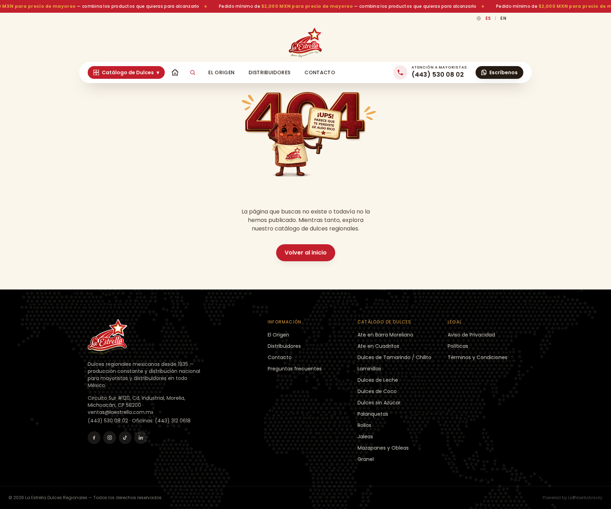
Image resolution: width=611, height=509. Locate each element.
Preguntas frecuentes (295, 368)
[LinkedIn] (140, 437)
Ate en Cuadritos (378, 346)
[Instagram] (109, 437)
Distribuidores (269, 72)
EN (503, 18)
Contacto (319, 72)
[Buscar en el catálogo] (192, 72)
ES (488, 18)
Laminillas (369, 368)
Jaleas (365, 436)
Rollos (364, 425)
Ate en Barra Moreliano (385, 334)
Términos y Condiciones (477, 357)
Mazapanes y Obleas (383, 447)
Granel (365, 459)
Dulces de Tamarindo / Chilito (394, 357)
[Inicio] (175, 72)
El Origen (221, 72)
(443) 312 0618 (173, 420)
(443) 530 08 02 (108, 420)
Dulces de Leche (377, 380)
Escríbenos (503, 72)
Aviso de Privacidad (471, 334)
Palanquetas (372, 413)
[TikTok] (125, 437)
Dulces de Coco (377, 391)
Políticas (458, 346)
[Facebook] (94, 437)
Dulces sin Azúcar (379, 402)
